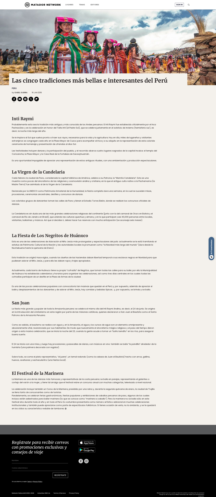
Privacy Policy (118, 264)
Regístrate (129, 258)
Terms (110, 264)
